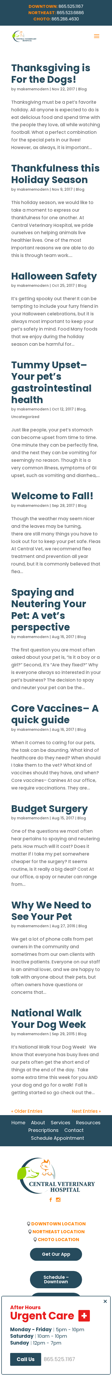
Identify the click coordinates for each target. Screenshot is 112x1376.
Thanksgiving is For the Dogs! (50, 73)
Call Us (26, 1359)
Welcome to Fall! (52, 496)
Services (60, 1122)
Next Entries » (86, 1111)
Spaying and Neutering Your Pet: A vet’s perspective (48, 609)
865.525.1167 (71, 6)
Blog (82, 89)
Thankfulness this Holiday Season (55, 174)
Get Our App (56, 1254)
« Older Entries (26, 1111)
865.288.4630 (65, 19)
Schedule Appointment (57, 1138)
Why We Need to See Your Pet (51, 910)
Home (18, 1122)
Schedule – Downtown (56, 1279)
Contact (74, 1130)
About (38, 1122)
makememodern (33, 89)
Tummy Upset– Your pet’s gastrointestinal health (51, 382)
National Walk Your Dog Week (48, 1018)
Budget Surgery (49, 808)
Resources (88, 1122)
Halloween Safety (54, 276)
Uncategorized (25, 416)
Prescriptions (43, 1130)
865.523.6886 (70, 13)
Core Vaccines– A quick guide (55, 714)
